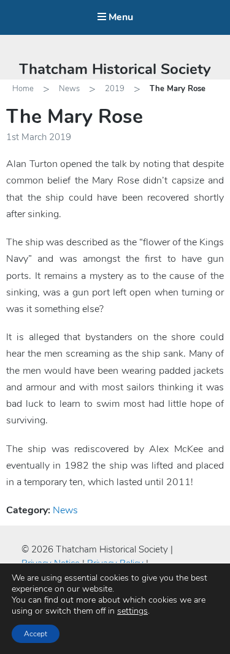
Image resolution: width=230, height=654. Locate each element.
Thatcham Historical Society (115, 69)
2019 (115, 88)
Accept (35, 634)
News (69, 88)
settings (132, 611)
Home (23, 88)
